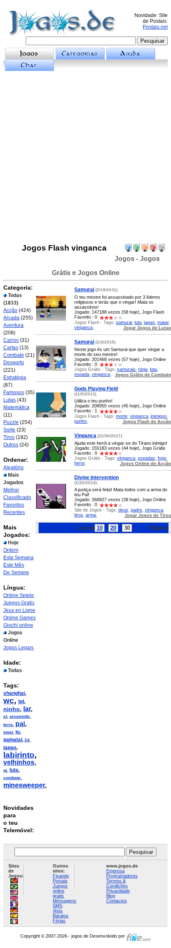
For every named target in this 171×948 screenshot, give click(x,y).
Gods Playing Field (96, 389)
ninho (11, 709)
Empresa (115, 870)
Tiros (9, 437)
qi (5, 770)
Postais (60, 880)
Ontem (10, 550)
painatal (12, 740)
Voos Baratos (60, 913)
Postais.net (155, 27)
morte (121, 416)
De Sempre (16, 572)
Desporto (13, 363)
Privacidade (118, 890)
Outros (10, 445)
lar (27, 708)
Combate (13, 355)
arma (91, 514)
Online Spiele (18, 595)
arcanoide (20, 716)
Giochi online (18, 625)
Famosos (13, 392)
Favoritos (13, 505)
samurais (126, 369)
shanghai (14, 693)
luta (14, 770)
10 (100, 528)
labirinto (18, 755)
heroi (79, 463)
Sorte (9, 430)
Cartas (10, 348)
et (5, 716)
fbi (17, 732)
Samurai (84, 289)
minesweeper (24, 785)
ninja (142, 369)
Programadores (122, 875)
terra (8, 724)
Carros (11, 340)
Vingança (85, 436)
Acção (10, 310)
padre (136, 509)
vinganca (83, 327)
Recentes (14, 512)
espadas (146, 458)
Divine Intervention (96, 477)
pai (20, 723)
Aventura (13, 325)
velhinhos (18, 762)
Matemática (16, 407)
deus (123, 509)
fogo (162, 458)
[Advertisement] (85, 157)
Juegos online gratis (60, 890)
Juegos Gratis (18, 603)
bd (21, 701)
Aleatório (13, 467)
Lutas (9, 400)
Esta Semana (18, 558)
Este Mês (13, 565)
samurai (124, 322)
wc (8, 700)
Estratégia (14, 377)
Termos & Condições (117, 883)
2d (26, 740)
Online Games (19, 618)
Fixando (61, 875)
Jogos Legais (18, 648)
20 (113, 528)
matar (163, 322)
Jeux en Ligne (19, 610)
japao (9, 748)
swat (8, 732)
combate (12, 777)
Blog (110, 895)
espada (81, 374)
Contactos (116, 900)
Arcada (11, 318)
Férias (59, 920)
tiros (78, 514)
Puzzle (11, 422)
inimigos (159, 416)
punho (80, 421)
